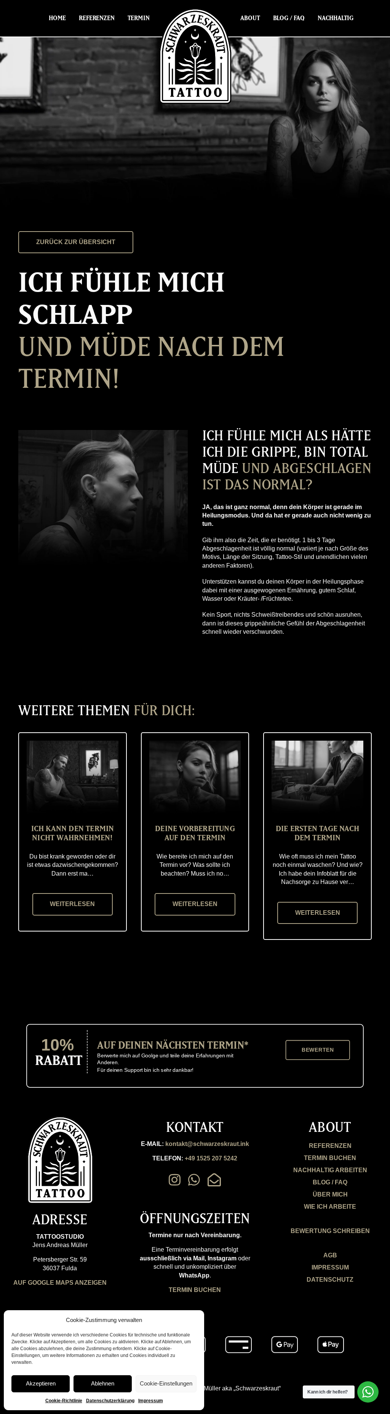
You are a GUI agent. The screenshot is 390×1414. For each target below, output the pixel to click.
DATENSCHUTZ (330, 1279)
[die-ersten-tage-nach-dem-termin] (317, 743)
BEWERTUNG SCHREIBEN (330, 1231)
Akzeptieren (41, 1383)
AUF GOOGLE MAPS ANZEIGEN (60, 1282)
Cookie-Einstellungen (166, 1383)
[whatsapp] (194, 1179)
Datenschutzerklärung (110, 1400)
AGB (330, 1255)
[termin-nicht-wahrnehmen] (72, 743)
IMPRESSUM (330, 1267)
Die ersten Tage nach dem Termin (317, 833)
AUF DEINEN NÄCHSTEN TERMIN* (172, 1044)
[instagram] (175, 1179)
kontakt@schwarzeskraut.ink (207, 1144)
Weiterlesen (72, 904)
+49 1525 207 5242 (211, 1158)
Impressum (150, 1400)
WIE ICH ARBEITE (330, 1206)
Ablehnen (102, 1383)
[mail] (214, 1179)
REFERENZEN (330, 1146)
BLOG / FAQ (330, 1182)
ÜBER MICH (330, 1194)
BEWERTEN (318, 1050)
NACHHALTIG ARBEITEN (330, 1170)
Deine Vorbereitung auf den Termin (195, 833)
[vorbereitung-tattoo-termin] (195, 743)
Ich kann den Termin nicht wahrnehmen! (72, 833)
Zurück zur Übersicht (75, 242)
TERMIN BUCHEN (195, 1290)
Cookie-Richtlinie (63, 1400)
